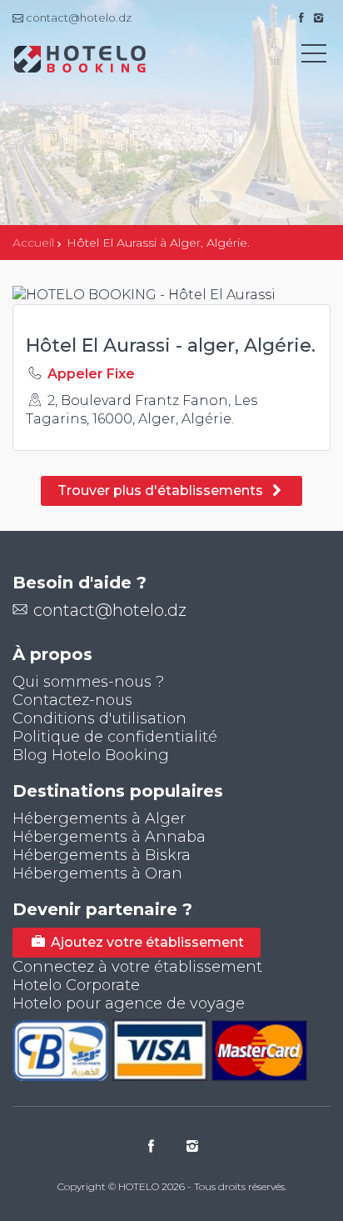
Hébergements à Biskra (101, 855)
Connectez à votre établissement (137, 967)
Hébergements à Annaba (109, 837)
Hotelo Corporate (76, 985)
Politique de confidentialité (114, 737)
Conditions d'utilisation (99, 718)
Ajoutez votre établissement (145, 942)
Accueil (33, 242)
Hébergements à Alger (99, 818)
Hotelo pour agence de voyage (128, 1003)
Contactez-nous (72, 700)
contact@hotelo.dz (109, 610)
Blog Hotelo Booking (90, 755)
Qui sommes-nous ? (88, 682)
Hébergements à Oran (97, 873)
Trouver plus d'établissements (161, 490)
